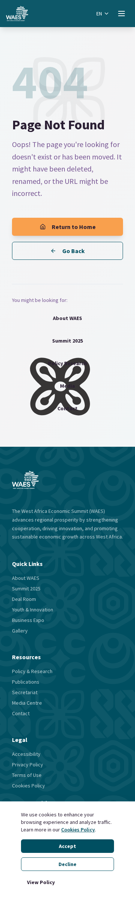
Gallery (20, 630)
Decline (67, 864)
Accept (67, 846)
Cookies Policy (78, 829)
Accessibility (26, 754)
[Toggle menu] (121, 13)
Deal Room (24, 599)
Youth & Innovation (32, 609)
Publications (25, 681)
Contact (67, 408)
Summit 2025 (67, 340)
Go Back (73, 251)
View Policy (41, 882)
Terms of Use (27, 775)
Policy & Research (32, 671)
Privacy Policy (27, 764)
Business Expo (28, 620)
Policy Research (67, 363)
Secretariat (25, 692)
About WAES (67, 318)
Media (67, 385)
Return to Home (74, 227)
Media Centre (27, 702)
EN (99, 13)
